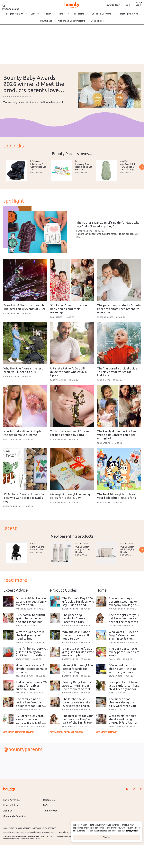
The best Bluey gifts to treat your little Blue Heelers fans (116, 496)
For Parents (78, 14)
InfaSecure (35, 161)
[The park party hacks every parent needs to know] (101, 652)
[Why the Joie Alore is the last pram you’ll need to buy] (25, 343)
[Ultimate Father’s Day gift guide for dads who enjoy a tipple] (72, 343)
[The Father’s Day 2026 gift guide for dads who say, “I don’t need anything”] (37, 232)
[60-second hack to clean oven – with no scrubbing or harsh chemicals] (101, 669)
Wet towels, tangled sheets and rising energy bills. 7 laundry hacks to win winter (124, 721)
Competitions (97, 21)
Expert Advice (116, 726)
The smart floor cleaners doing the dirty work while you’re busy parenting (124, 704)
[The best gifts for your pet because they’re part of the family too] (55, 719)
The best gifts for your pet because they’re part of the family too (77, 719)
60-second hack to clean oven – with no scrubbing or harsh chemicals (123, 670)
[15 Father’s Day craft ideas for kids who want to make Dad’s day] (25, 469)
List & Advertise (11, 800)
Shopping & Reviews (101, 14)
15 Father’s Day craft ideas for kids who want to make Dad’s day (24, 498)
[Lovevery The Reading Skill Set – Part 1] (61, 170)
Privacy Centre (131, 831)
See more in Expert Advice (18, 732)
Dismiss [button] (106, 837)
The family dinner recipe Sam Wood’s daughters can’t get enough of (117, 435)
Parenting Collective (128, 14)
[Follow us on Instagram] (134, 789)
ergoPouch (125, 161)
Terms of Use (50, 810)
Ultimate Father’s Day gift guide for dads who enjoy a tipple (68, 372)
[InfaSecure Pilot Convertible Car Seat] (16, 170)
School (61, 14)
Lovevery (79, 161)
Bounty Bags (46, 21)
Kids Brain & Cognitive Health (71, 21)
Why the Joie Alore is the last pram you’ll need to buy (23, 370)
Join (128, 5)
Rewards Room (113, 5)
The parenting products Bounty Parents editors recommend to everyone (119, 309)
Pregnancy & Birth (14, 14)
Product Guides (11, 97)
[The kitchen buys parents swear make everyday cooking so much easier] (55, 702)
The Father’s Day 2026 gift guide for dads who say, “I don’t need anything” (107, 224)
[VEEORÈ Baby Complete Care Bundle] (61, 553)
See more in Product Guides (66, 732)
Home (112, 693)
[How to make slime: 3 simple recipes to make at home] (25, 406)
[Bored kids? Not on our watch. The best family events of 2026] (25, 280)
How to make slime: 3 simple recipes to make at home (22, 433)
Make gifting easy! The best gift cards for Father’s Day (71, 496)
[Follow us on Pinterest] (140, 789)
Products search (10, 9)
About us (8, 810)
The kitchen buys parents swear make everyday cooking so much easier (76, 704)
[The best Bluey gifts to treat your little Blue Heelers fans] (119, 469)
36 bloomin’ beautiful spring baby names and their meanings (69, 309)
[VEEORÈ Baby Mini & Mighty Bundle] (106, 553)
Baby (33, 14)
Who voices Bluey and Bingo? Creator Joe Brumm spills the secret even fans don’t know (124, 638)
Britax (33, 544)
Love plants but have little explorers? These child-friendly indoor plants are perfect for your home (124, 688)
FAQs (46, 805)
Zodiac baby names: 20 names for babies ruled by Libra (70, 433)
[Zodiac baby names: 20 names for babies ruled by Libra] (72, 406)
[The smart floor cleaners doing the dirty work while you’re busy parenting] (101, 702)
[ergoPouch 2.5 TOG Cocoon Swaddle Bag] (106, 170)
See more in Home (106, 732)
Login (138, 5)
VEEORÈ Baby (81, 544)
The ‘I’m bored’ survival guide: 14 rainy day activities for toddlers (117, 372)
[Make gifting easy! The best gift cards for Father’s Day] (72, 469)
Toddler (47, 14)
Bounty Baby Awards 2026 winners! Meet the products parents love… (33, 84)
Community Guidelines (15, 816)
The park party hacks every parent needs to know (124, 652)
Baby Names (56, 317)
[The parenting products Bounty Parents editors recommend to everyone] (119, 280)
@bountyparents (22, 749)
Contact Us (49, 800)
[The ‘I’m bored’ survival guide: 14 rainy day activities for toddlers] (119, 343)
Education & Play (12, 440)
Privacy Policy (10, 805)
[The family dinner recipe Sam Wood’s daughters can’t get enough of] (119, 406)
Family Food (115, 659)
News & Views (104, 380)
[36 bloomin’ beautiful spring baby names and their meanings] (72, 280)
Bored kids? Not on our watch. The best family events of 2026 (24, 307)
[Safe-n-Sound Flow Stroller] (16, 553)
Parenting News (84, 231)
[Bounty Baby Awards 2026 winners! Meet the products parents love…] (109, 90)
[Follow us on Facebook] (127, 789)
